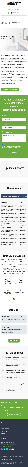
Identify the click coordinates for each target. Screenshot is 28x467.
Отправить (14, 152)
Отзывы (23, 7)
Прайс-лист (11, 9)
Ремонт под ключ (5, 22)
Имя (4, 116)
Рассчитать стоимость (10, 89)
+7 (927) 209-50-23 (15, 12)
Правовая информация (6, 459)
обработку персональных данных (11, 147)
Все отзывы (14, 340)
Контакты (17, 9)
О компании (18, 7)
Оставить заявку (14, 414)
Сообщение (7, 132)
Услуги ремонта (10, 7)
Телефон (5, 124)
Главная (3, 7)
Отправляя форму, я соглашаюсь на (11, 146)
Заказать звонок (14, 17)
